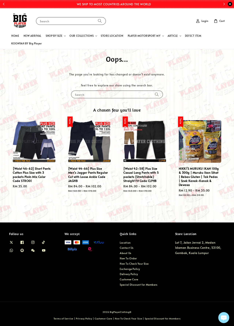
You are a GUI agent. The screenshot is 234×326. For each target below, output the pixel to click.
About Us (125, 253)
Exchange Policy (130, 269)
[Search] (100, 20)
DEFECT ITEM (193, 35)
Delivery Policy (129, 274)
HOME (15, 35)
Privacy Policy (84, 318)
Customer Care (129, 279)
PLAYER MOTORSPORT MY (144, 35)
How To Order (128, 258)
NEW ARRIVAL (32, 35)
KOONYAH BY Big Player (26, 43)
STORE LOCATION (112, 35)
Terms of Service (63, 318)
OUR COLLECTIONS (81, 35)
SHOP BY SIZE (54, 35)
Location (125, 242)
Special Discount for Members (138, 284)
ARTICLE (173, 35)
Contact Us (126, 247)
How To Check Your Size (134, 263)
